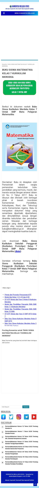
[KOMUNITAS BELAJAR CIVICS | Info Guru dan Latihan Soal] (20, 6)
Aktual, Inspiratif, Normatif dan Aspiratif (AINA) (19, 480)
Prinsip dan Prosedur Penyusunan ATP (18, 295)
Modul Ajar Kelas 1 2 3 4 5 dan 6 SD (17, 297)
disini (17, 251)
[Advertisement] (19, 37)
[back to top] (35, 484)
